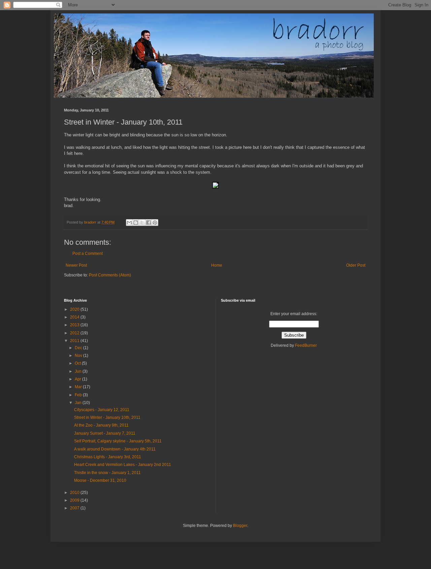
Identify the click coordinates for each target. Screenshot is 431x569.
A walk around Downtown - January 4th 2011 (115, 449)
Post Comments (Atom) (110, 275)
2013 (75, 325)
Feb (79, 395)
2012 (75, 333)
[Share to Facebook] (148, 222)
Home (216, 265)
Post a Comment (87, 253)
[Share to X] (142, 222)
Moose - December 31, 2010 (100, 480)
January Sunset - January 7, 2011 (104, 433)
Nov (79, 355)
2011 (75, 340)
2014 (75, 317)
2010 (75, 492)
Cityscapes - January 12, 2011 (101, 409)
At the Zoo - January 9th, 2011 (101, 425)
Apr (78, 379)
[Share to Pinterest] (155, 222)
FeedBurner (306, 345)
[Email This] (129, 222)
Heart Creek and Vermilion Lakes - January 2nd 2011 (122, 464)
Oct (78, 363)
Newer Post (76, 265)
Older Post (355, 265)
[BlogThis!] (135, 222)
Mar (79, 386)
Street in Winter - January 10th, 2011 (107, 417)
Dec (79, 347)
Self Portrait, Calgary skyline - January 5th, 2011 (118, 441)
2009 (75, 500)
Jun (78, 371)
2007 (75, 508)
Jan (78, 402)
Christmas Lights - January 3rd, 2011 (107, 457)
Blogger (240, 525)
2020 (75, 309)
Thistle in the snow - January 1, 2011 (107, 472)
